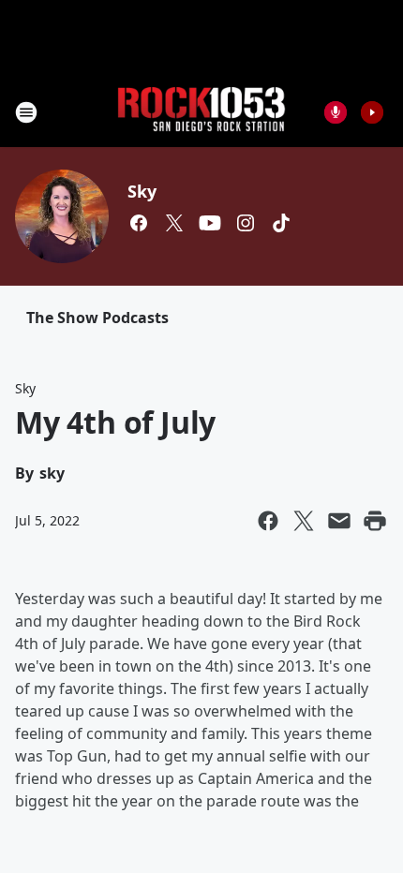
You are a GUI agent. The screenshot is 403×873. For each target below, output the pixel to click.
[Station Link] (201, 112)
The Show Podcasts (97, 317)
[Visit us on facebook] (138, 223)
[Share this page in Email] (339, 521)
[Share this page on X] (304, 521)
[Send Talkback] (335, 112)
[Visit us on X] (174, 223)
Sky (141, 191)
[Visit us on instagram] (245, 223)
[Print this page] (375, 521)
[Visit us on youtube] (210, 223)
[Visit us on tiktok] (281, 223)
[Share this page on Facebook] (268, 521)
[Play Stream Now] (372, 112)
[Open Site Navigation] (26, 112)
